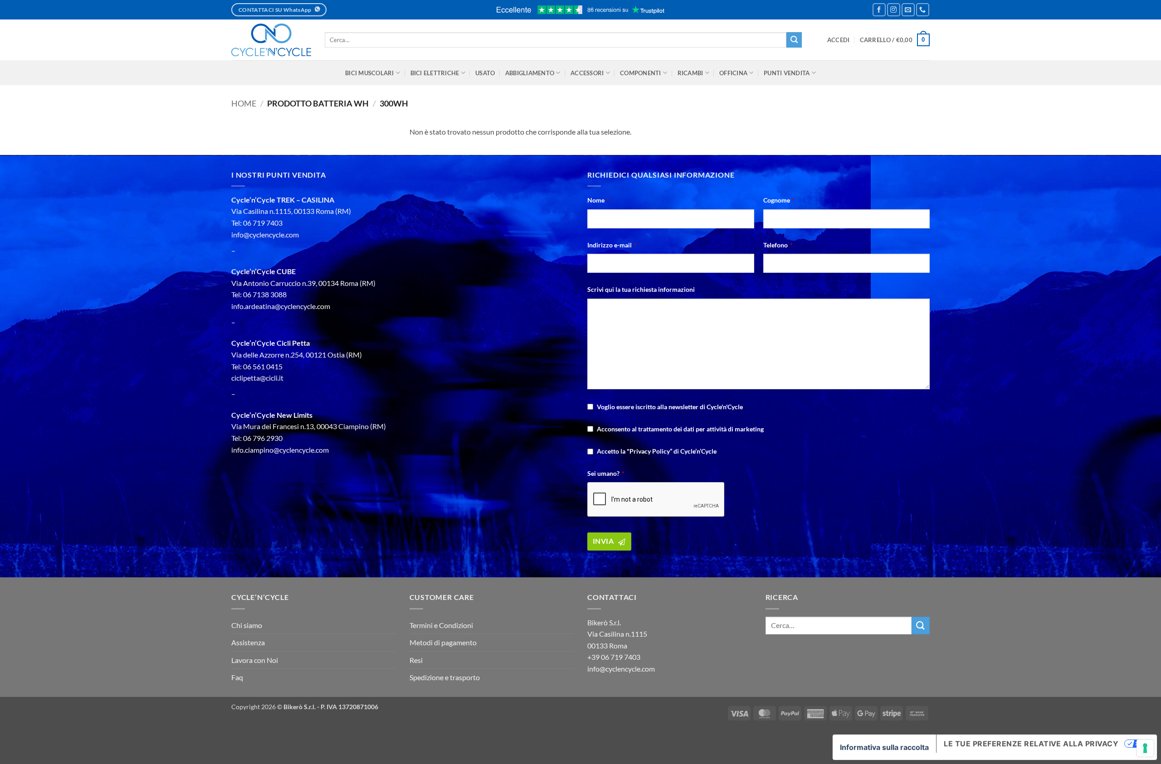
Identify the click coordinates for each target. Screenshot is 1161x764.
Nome (598, 200)
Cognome (779, 200)
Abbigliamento (529, 73)
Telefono (777, 245)
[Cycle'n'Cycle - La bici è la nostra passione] (271, 39)
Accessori (587, 73)
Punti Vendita (787, 73)
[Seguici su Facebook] (879, 9)
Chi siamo (246, 625)
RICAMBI (690, 73)
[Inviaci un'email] (908, 9)
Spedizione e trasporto (445, 677)
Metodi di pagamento (443, 642)
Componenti (640, 73)
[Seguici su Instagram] (893, 9)
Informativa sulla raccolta (884, 747)
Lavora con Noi (254, 660)
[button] (838, 40)
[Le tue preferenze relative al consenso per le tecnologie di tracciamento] (1145, 748)
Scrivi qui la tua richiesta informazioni (641, 289)
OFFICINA (733, 73)
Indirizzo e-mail (611, 245)
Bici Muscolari (369, 73)
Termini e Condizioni (441, 625)
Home (243, 103)
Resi (416, 660)
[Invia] (794, 40)
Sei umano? (605, 473)
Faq (237, 677)
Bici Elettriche (434, 73)
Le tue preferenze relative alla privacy (1031, 743)
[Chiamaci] (922, 9)
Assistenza (248, 642)
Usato (485, 73)
